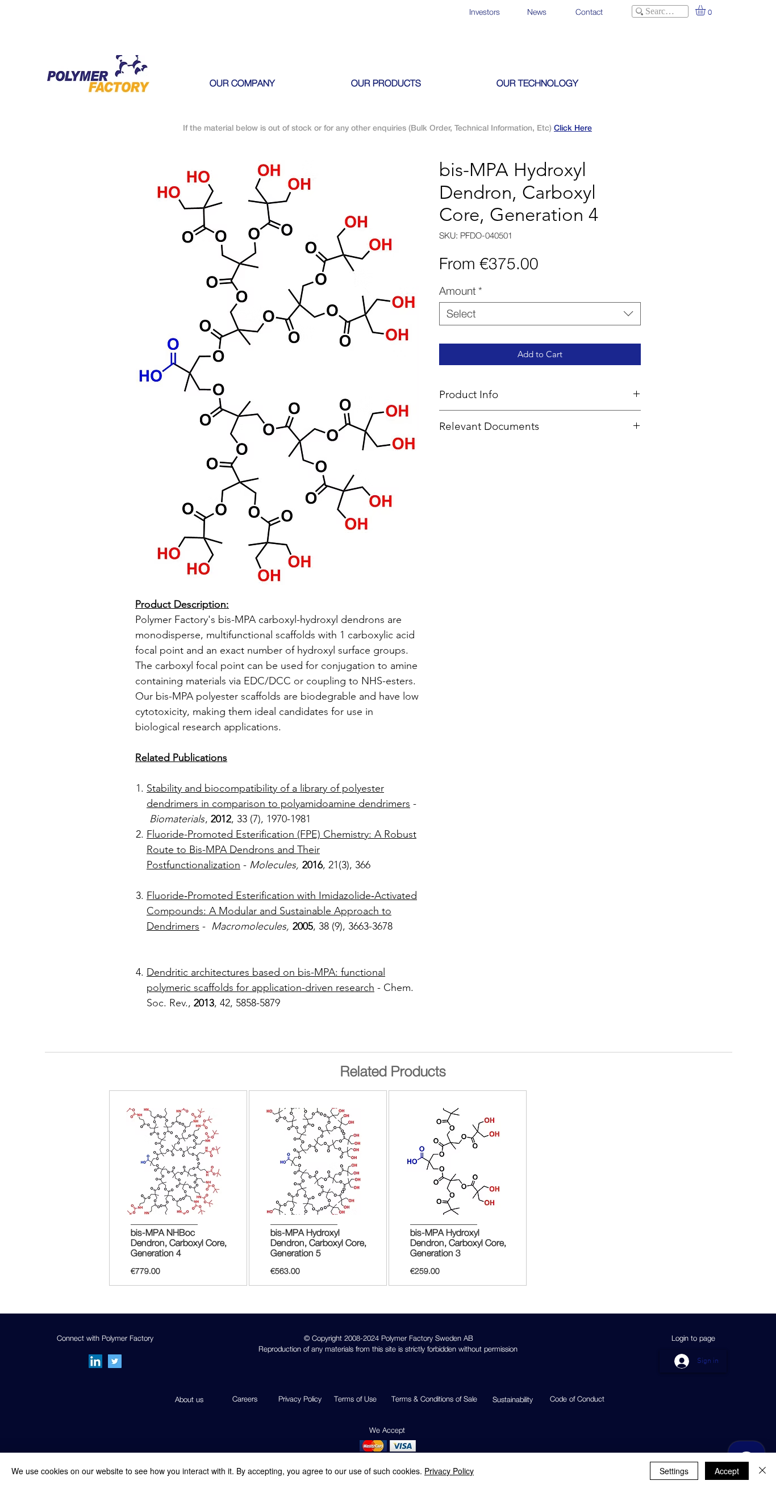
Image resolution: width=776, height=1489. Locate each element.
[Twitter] (115, 1361)
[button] (706, 10)
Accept (727, 1471)
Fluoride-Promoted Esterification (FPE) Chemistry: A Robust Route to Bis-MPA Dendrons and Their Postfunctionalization (281, 849)
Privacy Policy (449, 1471)
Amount (460, 291)
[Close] (762, 1471)
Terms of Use (355, 1398)
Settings (674, 1471)
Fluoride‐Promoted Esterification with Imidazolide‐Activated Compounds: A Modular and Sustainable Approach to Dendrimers (282, 910)
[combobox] (540, 313)
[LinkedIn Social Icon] (95, 1361)
